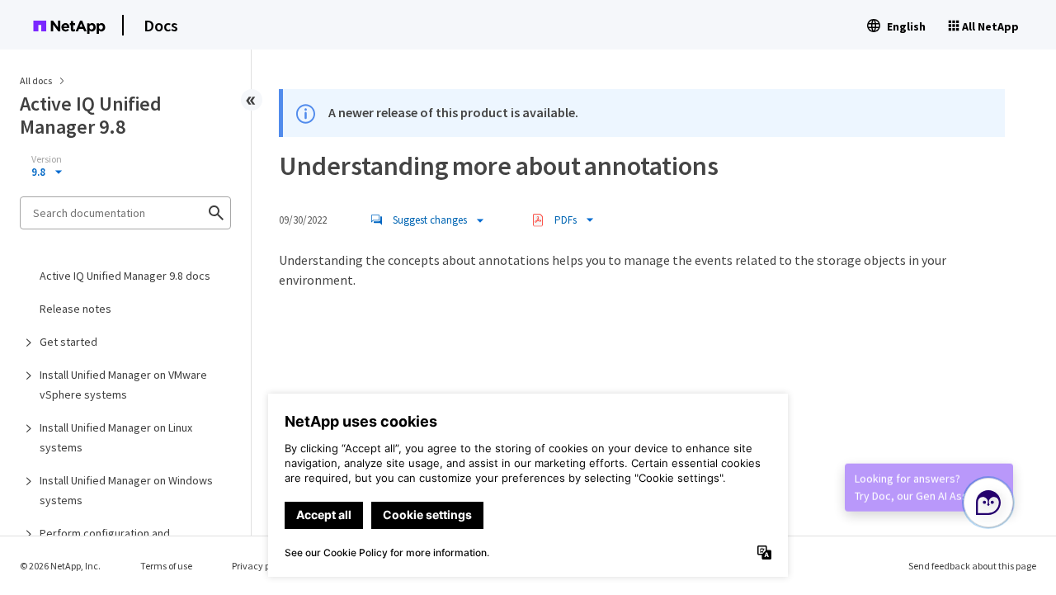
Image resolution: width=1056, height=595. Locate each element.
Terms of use (166, 566)
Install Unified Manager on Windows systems (126, 490)
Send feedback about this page (972, 566)
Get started (68, 341)
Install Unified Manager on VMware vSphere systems (123, 384)
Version (46, 159)
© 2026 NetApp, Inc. (60, 566)
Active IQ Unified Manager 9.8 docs (125, 275)
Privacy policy (261, 566)
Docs (161, 25)
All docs (36, 80)
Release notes (75, 308)
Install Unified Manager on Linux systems (116, 437)
